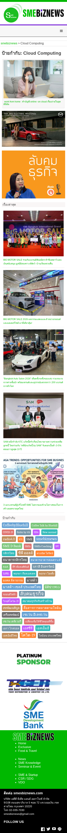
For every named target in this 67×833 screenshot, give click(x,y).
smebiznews (46, 538)
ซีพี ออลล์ (25, 553)
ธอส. (6, 566)
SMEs (28, 546)
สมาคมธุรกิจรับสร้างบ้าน (37, 601)
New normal (49, 532)
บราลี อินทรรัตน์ (43, 566)
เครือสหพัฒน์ (11, 615)
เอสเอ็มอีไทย (10, 635)
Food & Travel (27, 750)
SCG (21, 539)
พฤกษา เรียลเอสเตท (24, 573)
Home (22, 743)
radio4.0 (9, 539)
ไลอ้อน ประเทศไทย (50, 635)
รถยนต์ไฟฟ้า (9, 594)
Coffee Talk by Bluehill (44, 525)
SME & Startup (28, 774)
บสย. (6, 573)
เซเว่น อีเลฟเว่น (35, 615)
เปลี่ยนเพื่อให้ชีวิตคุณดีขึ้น (39, 621)
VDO (21, 782)
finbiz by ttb (23, 532)
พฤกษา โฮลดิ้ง (46, 573)
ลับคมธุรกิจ (32, 593)
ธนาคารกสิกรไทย (15, 560)
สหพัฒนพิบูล (11, 608)
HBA (36, 532)
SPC (57, 546)
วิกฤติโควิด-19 (11, 601)
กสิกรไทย (8, 553)
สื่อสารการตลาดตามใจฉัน (42, 608)
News (22, 759)
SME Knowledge (29, 762)
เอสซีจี (28, 628)
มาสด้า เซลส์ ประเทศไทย (22, 587)
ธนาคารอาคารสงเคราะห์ (46, 560)
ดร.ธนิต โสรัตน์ (45, 553)
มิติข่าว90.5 (52, 587)
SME (29, 539)
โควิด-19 (28, 635)
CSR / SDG (26, 778)
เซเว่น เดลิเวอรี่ (12, 621)
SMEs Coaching (43, 546)
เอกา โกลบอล (11, 628)
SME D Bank (12, 546)
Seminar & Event (29, 766)
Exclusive (24, 747)
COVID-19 (8, 532)
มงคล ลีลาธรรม (13, 580)
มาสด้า (32, 580)
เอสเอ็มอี (42, 628)
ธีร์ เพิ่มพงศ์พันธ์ (20, 566)
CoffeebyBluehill (15, 525)
